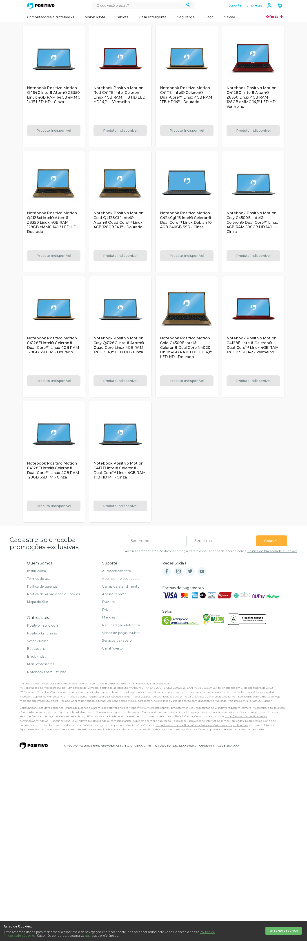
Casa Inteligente (153, 17)
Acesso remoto (114, 594)
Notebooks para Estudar (46, 672)
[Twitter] (190, 571)
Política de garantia (42, 586)
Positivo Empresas (42, 633)
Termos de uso (39, 579)
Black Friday (36, 656)
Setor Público (38, 641)
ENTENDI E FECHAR (283, 930)
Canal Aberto (112, 648)
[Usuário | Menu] (269, 5)
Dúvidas (108, 602)
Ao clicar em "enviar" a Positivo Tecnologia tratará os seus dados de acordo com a (211, 551)
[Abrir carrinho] (279, 6)
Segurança (185, 17)
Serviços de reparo (117, 641)
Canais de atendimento (120, 586)
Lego (209, 17)
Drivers (107, 610)
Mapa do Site (37, 602)
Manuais (108, 617)
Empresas (254, 5)
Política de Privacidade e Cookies (272, 551)
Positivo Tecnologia (42, 625)
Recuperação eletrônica (121, 625)
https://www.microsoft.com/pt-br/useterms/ (158, 707)
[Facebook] (167, 571)
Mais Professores (40, 664)
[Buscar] (188, 5)
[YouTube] (202, 571)
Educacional (36, 649)
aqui (88, 935)
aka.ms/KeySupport (45, 700)
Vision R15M (95, 17)
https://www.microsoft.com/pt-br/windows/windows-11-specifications (202, 725)
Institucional (37, 571)
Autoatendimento (116, 571)
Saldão (229, 17)
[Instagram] (178, 571)
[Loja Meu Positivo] (41, 6)
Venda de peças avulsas (121, 633)
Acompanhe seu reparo (121, 579)
